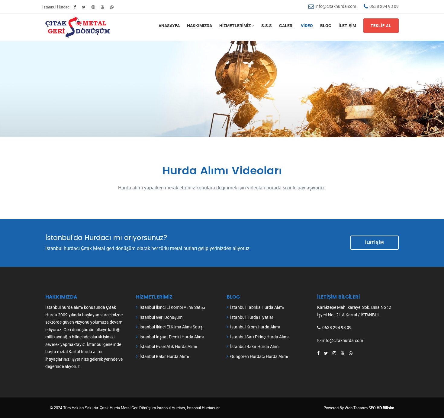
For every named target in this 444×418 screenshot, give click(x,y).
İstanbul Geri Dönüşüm (161, 317)
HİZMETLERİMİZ (235, 25)
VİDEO (307, 25)
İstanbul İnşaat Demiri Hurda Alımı (172, 337)
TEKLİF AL (381, 25)
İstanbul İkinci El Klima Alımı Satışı (172, 327)
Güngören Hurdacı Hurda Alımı (259, 356)
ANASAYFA (169, 25)
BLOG (325, 25)
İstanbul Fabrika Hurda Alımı (257, 307)
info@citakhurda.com (335, 6)
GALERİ (286, 25)
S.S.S (266, 25)
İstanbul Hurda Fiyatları (252, 317)
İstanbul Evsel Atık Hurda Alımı (168, 346)
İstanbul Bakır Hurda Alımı (164, 356)
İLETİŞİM (347, 25)
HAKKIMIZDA (199, 25)
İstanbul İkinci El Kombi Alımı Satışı (172, 307)
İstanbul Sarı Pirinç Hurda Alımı (259, 337)
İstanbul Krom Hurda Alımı (255, 327)
